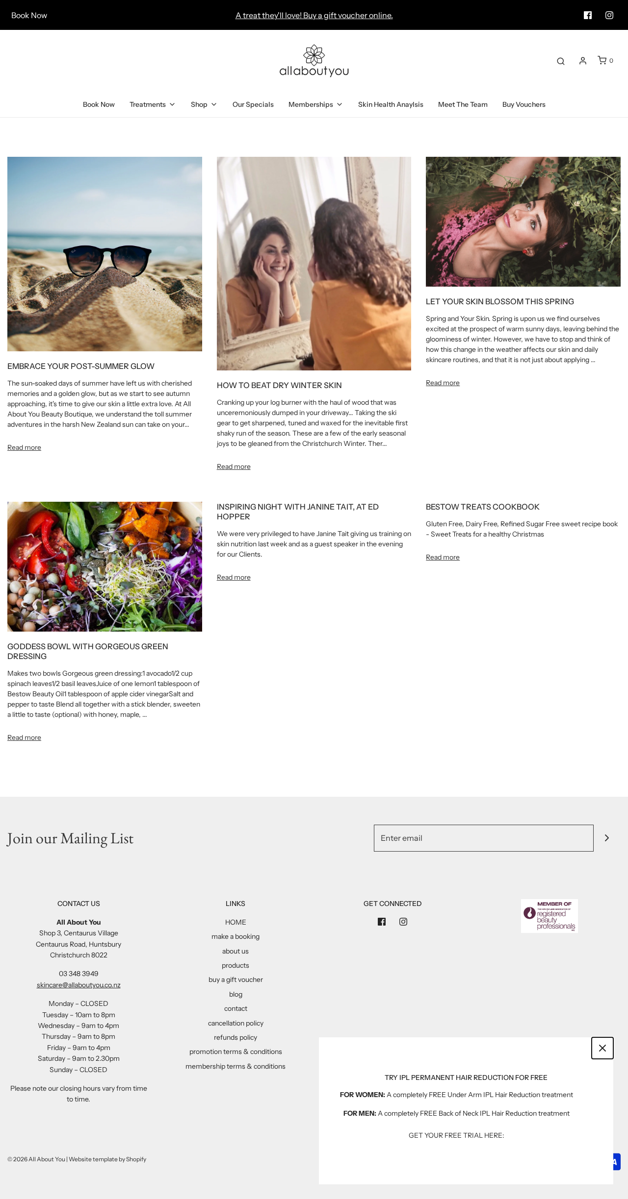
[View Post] (104, 253)
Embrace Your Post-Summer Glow (81, 366)
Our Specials (253, 104)
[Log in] (583, 60)
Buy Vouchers (524, 104)
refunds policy (235, 1037)
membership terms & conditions (235, 1066)
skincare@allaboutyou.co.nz (79, 984)
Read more (24, 447)
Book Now (29, 15)
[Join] (607, 838)
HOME (235, 922)
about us (235, 951)
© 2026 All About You (36, 1159)
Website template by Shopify (107, 1159)
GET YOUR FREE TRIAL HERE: (456, 1135)
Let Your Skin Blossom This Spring (500, 301)
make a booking (235, 936)
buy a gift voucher (236, 979)
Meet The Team (463, 104)
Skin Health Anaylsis (390, 104)
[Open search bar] (561, 60)
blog (235, 994)
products (235, 965)
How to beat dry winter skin (279, 385)
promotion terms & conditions (235, 1051)
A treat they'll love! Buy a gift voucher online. (314, 15)
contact (235, 1008)
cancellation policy (235, 1023)
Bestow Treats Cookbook (483, 507)
